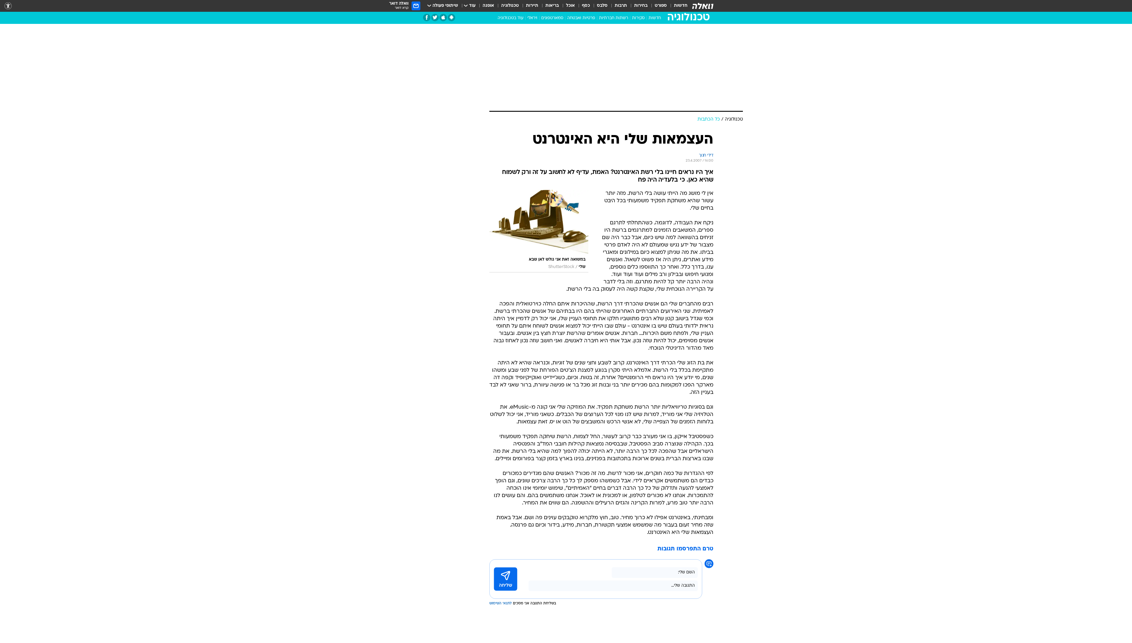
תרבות (621, 6)
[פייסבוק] (426, 17)
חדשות (680, 6)
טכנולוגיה (510, 6)
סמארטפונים (552, 18)
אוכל (570, 6)
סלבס (602, 6)
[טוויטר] (435, 17)
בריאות (552, 6)
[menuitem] (677, 6)
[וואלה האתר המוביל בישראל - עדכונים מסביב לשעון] (702, 6)
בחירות (641, 6)
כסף (586, 6)
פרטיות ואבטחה (581, 18)
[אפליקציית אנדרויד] (451, 17)
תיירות (532, 6)
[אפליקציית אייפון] (443, 17)
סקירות (638, 18)
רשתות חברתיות (613, 18)
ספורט (661, 6)
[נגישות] (8, 6)
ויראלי (532, 18)
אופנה (488, 6)
